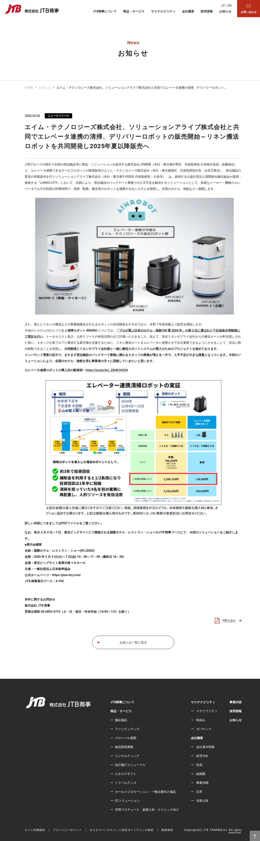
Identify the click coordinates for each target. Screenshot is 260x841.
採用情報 (207, 11)
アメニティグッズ (127, 729)
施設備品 (121, 720)
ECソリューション (127, 800)
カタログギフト (125, 774)
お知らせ (225, 11)
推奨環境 (167, 829)
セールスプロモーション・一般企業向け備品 (145, 792)
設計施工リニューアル (130, 765)
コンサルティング (127, 756)
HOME (29, 87)
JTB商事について (105, 11)
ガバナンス (203, 729)
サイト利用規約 (35, 829)
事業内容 (236, 702)
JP (223, 5)
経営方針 (201, 756)
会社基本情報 (205, 747)
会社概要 (188, 11)
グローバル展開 (125, 738)
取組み (200, 720)
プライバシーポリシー (67, 829)
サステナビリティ (163, 11)
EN (229, 5)
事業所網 (201, 783)
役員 (198, 765)
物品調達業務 (124, 747)
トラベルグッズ (125, 783)
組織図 (200, 774)
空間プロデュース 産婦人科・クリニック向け (147, 809)
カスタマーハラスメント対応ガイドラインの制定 (122, 829)
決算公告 (201, 800)
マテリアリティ (206, 711)
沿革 (198, 792)
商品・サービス (133, 11)
